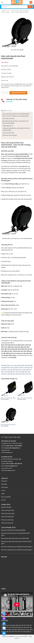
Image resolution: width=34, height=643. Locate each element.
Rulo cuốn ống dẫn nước (8, 372)
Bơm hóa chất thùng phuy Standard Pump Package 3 (16, 546)
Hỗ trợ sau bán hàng (7, 520)
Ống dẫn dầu (23, 365)
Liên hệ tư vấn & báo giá (9, 135)
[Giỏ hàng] (31, 2)
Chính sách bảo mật (7, 523)
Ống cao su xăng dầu (13, 365)
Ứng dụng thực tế (7, 125)
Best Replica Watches (11, 640)
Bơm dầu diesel (17, 374)
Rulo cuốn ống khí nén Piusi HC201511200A (24, 398)
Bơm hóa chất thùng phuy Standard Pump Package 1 (16, 550)
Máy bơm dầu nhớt (23, 627)
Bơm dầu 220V (13, 627)
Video (3, 493)
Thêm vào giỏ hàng (18, 92)
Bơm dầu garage (24, 631)
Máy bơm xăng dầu (7, 374)
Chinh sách (4, 487)
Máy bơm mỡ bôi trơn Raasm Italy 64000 (13, 530)
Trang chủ (5, 11)
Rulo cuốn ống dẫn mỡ (24, 369)
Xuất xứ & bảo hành (8, 133)
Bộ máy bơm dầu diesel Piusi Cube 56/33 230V (15, 538)
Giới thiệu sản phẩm (8, 118)
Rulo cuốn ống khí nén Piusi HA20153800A (8, 425)
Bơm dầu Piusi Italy (14, 631)
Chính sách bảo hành (7, 516)
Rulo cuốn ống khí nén (19, 12)
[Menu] (2, 2)
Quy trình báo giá (6, 507)
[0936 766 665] (4, 614)
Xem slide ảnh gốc (16, 49)
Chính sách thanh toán (7, 513)
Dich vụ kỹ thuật (6, 497)
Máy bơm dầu (26, 372)
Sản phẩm (14, 11)
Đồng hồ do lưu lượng (23, 629)
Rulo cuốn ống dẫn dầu (10, 369)
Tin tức (3, 490)
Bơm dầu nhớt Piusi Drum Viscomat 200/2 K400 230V (15, 534)
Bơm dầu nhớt (27, 374)
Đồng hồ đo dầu (12, 629)
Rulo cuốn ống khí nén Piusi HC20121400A (8, 398)
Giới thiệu (4, 484)
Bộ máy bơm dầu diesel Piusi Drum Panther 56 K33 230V (16, 542)
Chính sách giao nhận (7, 510)
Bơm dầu (19, 372)
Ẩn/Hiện (9, 110)
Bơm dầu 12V (28, 625)
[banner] (17, 2)
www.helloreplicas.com (23, 640)
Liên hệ (3, 500)
